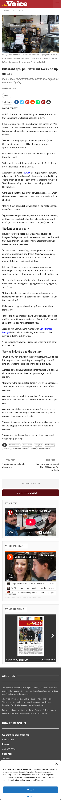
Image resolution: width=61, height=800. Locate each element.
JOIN (27, 492)
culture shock (27, 445)
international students (20, 448)
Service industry (44, 448)
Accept (30, 789)
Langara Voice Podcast (13, 597)
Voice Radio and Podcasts (32, 597)
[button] (56, 763)
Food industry (50, 445)
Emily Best (38, 445)
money (33, 448)
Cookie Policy (29, 796)
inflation (6, 448)
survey (27, 172)
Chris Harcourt (14, 445)
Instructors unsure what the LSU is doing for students (47, 467)
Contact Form (8, 739)
